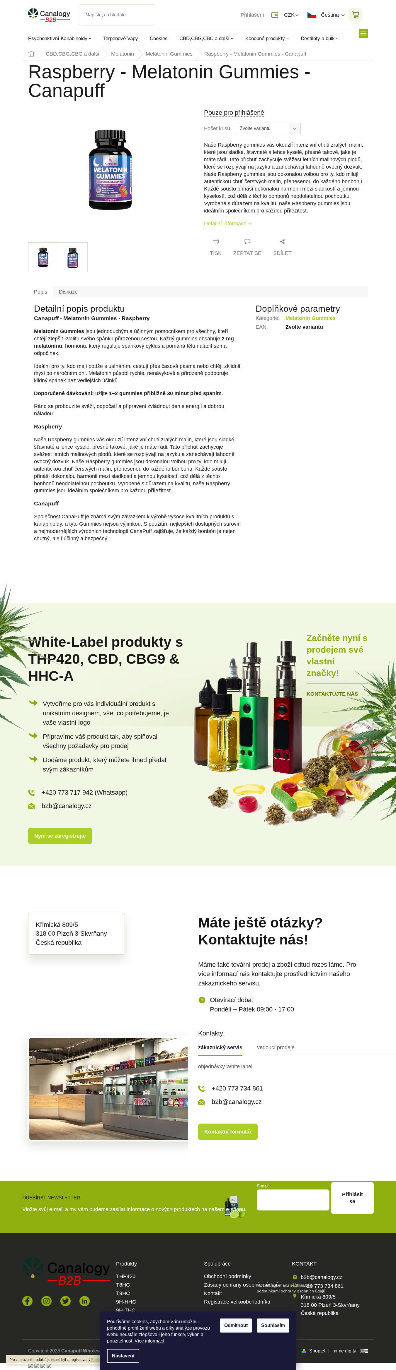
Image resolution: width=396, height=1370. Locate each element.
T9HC (123, 1293)
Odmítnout (236, 1325)
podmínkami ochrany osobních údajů (291, 1291)
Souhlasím (273, 1325)
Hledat (159, 7)
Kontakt (213, 1293)
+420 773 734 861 (237, 1088)
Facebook (27, 1301)
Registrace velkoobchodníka (237, 1302)
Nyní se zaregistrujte (60, 836)
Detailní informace (225, 224)
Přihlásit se (352, 1197)
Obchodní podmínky (227, 1276)
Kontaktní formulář (227, 1132)
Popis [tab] (40, 292)
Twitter (65, 1301)
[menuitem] (62, 38)
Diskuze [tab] (68, 292)
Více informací (149, 1340)
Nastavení (123, 1355)
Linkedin (84, 1301)
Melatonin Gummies (310, 318)
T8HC (123, 1285)
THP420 (125, 1276)
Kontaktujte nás (332, 694)
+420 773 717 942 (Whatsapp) (85, 792)
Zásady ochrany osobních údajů (241, 1285)
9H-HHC (126, 1302)
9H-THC (125, 1310)
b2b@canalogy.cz (67, 806)
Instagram (46, 1301)
